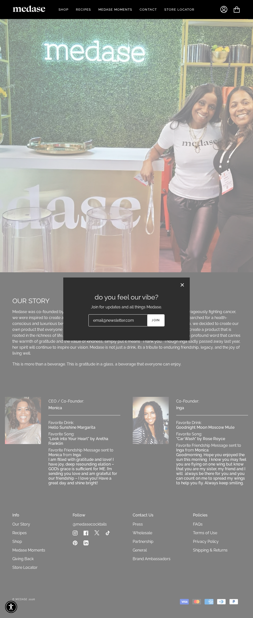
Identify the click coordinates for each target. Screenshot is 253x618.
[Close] (182, 284)
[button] (11, 607)
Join (156, 320)
